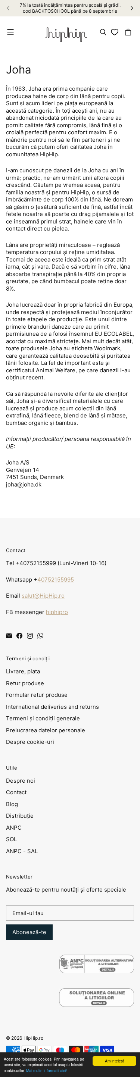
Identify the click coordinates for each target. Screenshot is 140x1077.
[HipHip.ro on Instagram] (30, 635)
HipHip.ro (33, 1038)
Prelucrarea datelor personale (45, 730)
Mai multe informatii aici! (46, 1070)
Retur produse (25, 683)
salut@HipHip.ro (43, 595)
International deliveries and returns (52, 706)
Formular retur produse (37, 694)
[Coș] (129, 32)
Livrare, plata (23, 671)
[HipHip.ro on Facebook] (19, 635)
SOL (11, 839)
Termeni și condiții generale (43, 718)
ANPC (14, 827)
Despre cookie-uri (30, 741)
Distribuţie (20, 815)
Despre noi (20, 780)
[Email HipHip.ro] (9, 635)
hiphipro (57, 612)
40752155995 (55, 579)
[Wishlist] (116, 32)
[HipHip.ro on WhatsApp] (40, 635)
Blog (12, 804)
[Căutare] (103, 32)
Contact (16, 792)
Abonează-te (29, 932)
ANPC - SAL (22, 851)
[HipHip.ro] (66, 32)
